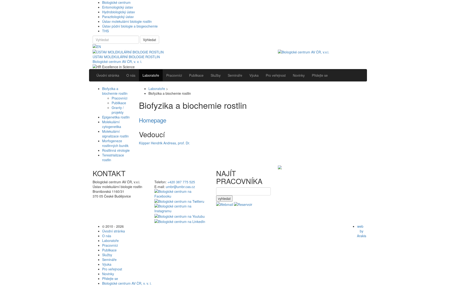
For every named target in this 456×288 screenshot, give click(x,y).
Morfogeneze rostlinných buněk (115, 143)
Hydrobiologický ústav (118, 11)
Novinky (108, 273)
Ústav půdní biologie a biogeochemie (130, 26)
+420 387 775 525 (181, 181)
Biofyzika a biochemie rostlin (115, 91)
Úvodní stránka (113, 231)
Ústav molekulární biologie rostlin (127, 21)
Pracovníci (119, 98)
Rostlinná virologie (116, 150)
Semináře (109, 259)
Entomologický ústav (117, 7)
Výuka (106, 264)
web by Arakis (361, 231)
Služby (107, 254)
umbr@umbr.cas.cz (180, 186)
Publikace (119, 102)
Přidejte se (110, 278)
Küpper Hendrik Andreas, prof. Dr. (164, 143)
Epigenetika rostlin (116, 117)
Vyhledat (149, 39)
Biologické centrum (116, 2)
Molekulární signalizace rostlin (115, 133)
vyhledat (224, 198)
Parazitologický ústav (118, 16)
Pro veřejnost (112, 269)
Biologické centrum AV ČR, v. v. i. (117, 61)
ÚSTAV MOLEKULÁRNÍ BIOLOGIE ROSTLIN (126, 56)
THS (105, 30)
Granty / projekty (118, 110)
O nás (106, 235)
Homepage (152, 120)
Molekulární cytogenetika (111, 124)
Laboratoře (156, 88)
